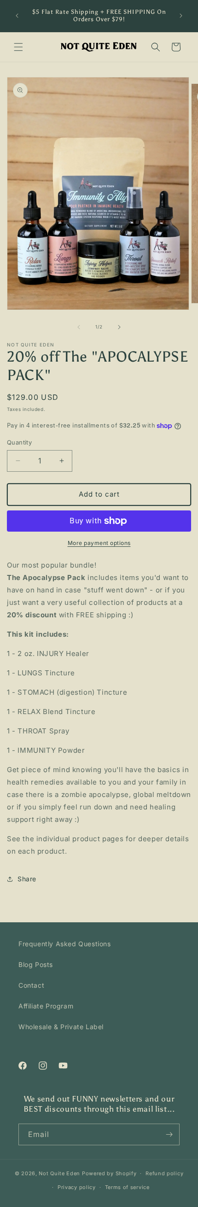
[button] (18, 47)
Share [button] (26, 879)
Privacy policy (77, 1187)
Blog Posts (35, 964)
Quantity (19, 442)
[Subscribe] (169, 1134)
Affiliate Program (45, 1006)
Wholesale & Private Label (61, 1027)
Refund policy (164, 1173)
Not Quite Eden (59, 1173)
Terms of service (127, 1187)
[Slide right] (119, 327)
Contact (31, 985)
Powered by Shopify (109, 1173)
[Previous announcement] (17, 16)
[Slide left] (79, 327)
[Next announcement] (181, 16)
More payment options (99, 542)
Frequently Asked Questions (64, 944)
